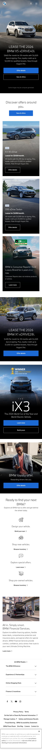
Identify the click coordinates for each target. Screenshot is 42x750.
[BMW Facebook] (7, 701)
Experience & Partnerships (15, 674)
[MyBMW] (31, 3)
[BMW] (4, 4)
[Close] (39, 731)
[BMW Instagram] (20, 701)
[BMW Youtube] (15, 701)
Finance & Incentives (13, 691)
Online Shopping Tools (13, 683)
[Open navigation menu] (36, 3)
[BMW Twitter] (11, 701)
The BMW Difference (13, 666)
